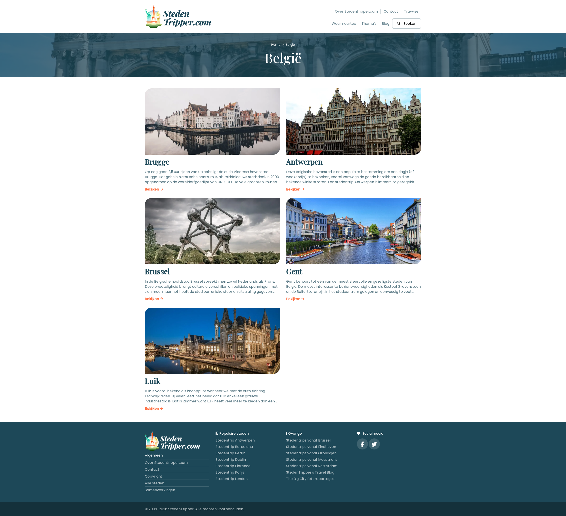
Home (276, 44)
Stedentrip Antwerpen (235, 440)
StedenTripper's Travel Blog (310, 472)
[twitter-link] (374, 443)
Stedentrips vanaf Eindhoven (311, 446)
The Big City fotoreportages (310, 478)
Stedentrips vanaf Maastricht (311, 459)
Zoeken (409, 23)
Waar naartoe (344, 23)
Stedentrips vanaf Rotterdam (311, 465)
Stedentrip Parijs (230, 472)
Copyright (153, 476)
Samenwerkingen (160, 490)
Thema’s (369, 23)
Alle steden (154, 483)
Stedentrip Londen (232, 478)
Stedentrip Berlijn (230, 453)
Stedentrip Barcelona (234, 446)
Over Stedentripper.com (356, 11)
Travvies (411, 11)
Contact (391, 11)
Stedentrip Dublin (231, 459)
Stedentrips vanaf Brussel (308, 440)
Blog (385, 23)
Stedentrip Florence (233, 465)
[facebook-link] (362, 443)
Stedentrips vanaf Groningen (311, 453)
